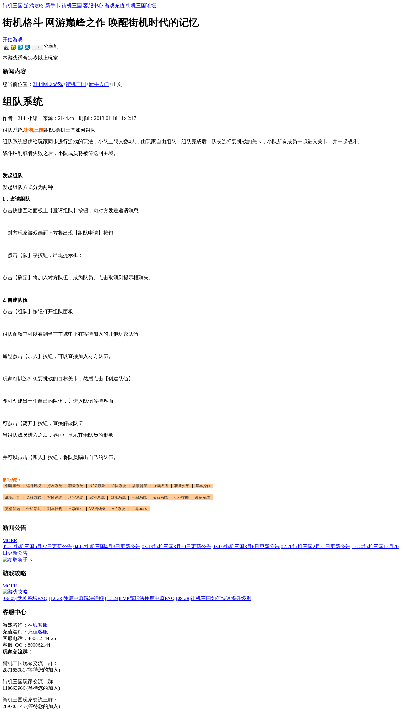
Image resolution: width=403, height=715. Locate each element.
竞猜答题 (12, 509)
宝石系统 (160, 497)
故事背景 (139, 486)
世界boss (139, 509)
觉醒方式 (33, 497)
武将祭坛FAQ (25, 598)
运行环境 (33, 486)
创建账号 (12, 486)
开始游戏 (13, 39)
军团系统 (54, 497)
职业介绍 (182, 486)
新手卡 (52, 5)
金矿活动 (33, 509)
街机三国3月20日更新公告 (176, 546)
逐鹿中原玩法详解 (76, 598)
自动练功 (75, 509)
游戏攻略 (34, 5)
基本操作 (203, 486)
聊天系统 (75, 486)
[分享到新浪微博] (6, 47)
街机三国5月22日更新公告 (37, 546)
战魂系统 (118, 497)
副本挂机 (54, 509)
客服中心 (93, 5)
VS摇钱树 (97, 509)
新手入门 (99, 84)
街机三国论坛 (141, 5)
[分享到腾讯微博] (19, 47)
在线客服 (38, 625)
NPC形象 (97, 486)
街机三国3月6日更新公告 (246, 546)
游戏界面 (160, 486)
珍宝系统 (75, 497)
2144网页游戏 (48, 84)
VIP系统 (118, 509)
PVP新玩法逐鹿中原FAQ (140, 598)
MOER (10, 540)
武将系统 (97, 497)
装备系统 (202, 497)
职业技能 (181, 497)
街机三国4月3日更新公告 (106, 546)
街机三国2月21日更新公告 (315, 546)
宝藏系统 (139, 497)
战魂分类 (12, 497)
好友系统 (54, 486)
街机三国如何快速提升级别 (213, 598)
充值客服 (38, 631)
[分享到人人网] (26, 47)
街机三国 (13, 5)
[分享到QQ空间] (12, 47)
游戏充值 (115, 5)
